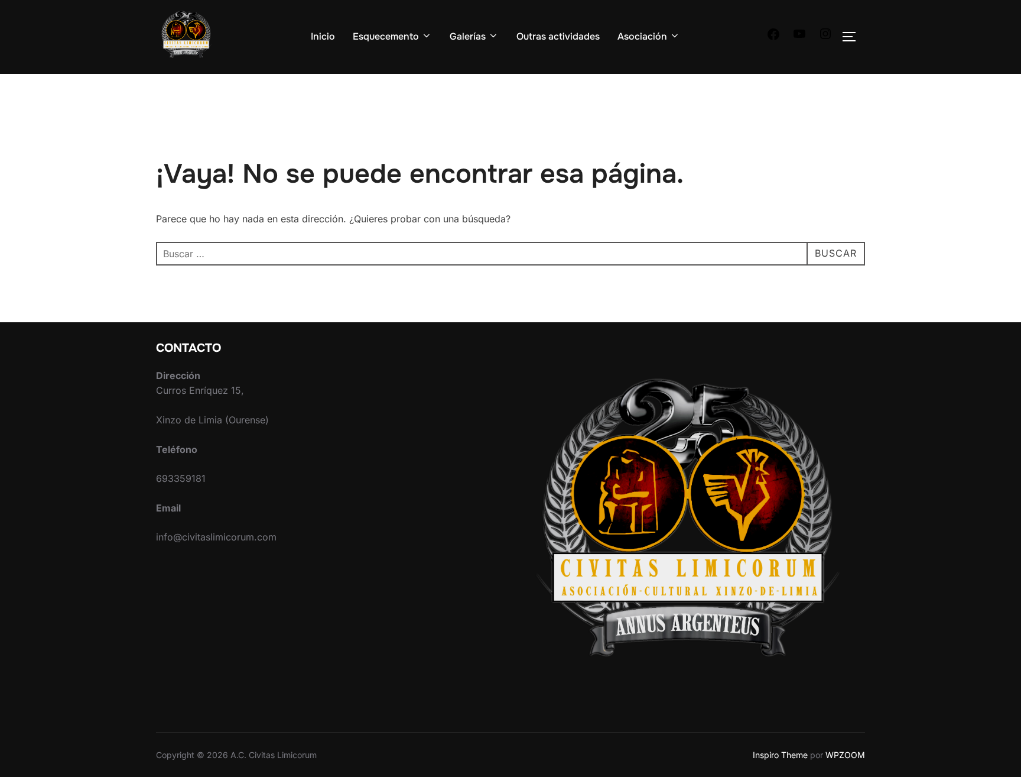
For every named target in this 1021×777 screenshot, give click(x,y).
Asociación (642, 36)
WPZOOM (845, 755)
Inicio (323, 36)
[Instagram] (825, 37)
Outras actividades (558, 36)
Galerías (468, 36)
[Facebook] (773, 38)
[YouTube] (799, 37)
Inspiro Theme (780, 755)
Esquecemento (386, 36)
